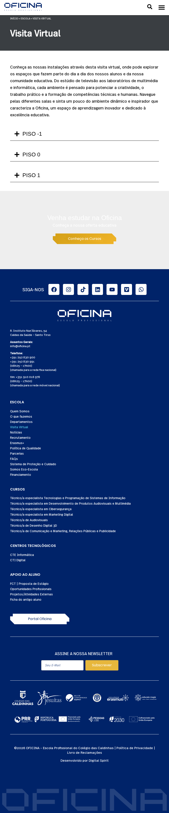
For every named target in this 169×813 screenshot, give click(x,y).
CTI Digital (18, 560)
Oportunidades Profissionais (30, 589)
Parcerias (17, 453)
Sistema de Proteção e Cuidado (33, 464)
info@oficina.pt (20, 346)
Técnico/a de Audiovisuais (29, 520)
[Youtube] (112, 289)
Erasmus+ (17, 443)
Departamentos (21, 421)
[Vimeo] (126, 289)
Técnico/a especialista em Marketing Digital (41, 514)
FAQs (14, 458)
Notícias (16, 432)
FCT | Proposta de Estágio (29, 583)
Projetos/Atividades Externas (31, 594)
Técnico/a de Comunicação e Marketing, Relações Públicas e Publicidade (63, 531)
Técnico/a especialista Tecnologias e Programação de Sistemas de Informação (67, 498)
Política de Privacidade (134, 747)
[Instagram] (68, 289)
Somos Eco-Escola (24, 469)
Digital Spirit (99, 760)
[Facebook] (53, 289)
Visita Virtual (19, 427)
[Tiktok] (82, 289)
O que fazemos (21, 416)
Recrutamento (20, 437)
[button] (162, 7)
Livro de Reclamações (84, 752)
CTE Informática (22, 554)
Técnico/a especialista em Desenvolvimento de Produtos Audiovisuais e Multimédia (70, 503)
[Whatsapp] (141, 289)
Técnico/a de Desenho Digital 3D (33, 525)
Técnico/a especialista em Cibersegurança (41, 509)
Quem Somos (19, 411)
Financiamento (20, 474)
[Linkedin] (97, 289)
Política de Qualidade (25, 448)
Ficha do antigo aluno (25, 599)
